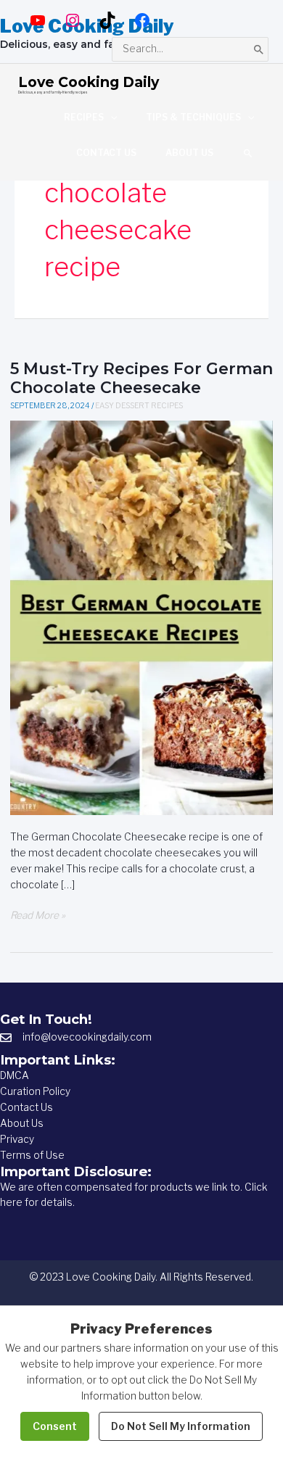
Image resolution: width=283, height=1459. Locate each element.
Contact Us (26, 1107)
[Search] (259, 49)
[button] (248, 153)
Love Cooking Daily (88, 82)
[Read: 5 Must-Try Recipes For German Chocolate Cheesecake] (142, 617)
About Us (22, 1123)
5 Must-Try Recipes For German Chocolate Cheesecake (141, 378)
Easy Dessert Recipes (139, 405)
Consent (55, 1426)
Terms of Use (32, 1155)
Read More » (37, 916)
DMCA (14, 1075)
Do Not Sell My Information (180, 1426)
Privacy (17, 1139)
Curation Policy (35, 1091)
